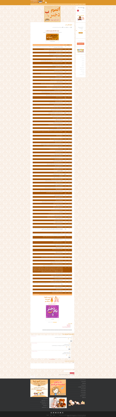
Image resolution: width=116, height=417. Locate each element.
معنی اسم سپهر (43, 400)
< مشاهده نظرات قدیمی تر (52, 359)
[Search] (78, 10)
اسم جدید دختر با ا (83, 381)
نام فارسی (65, 27)
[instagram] (72, 4)
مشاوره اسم (76, 4)
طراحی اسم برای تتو (82, 74)
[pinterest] (56, 413)
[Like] (69, 355)
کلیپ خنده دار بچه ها (55, 408)
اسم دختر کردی (51, 32)
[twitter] (53, 413)
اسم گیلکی (83, 65)
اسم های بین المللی (82, 67)
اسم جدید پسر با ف (83, 388)
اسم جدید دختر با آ (83, 385)
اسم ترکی (83, 58)
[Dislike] (66, 355)
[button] (76, 30)
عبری (48, 32)
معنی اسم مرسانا (44, 407)
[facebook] (58, 413)
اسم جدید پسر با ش (83, 390)
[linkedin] (51, 413)
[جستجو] (73, 4)
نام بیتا (44, 267)
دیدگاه (73, 362)
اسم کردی (65, 187)
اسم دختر (80, 4)
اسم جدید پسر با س (83, 392)
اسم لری (83, 62)
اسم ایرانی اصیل (60, 27)
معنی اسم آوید (84, 397)
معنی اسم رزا (44, 405)
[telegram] (60, 413)
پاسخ (69, 357)
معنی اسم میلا (84, 383)
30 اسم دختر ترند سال (83, 395)
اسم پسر (84, 4)
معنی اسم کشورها (82, 69)
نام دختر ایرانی (54, 27)
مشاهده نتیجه (81, 34)
